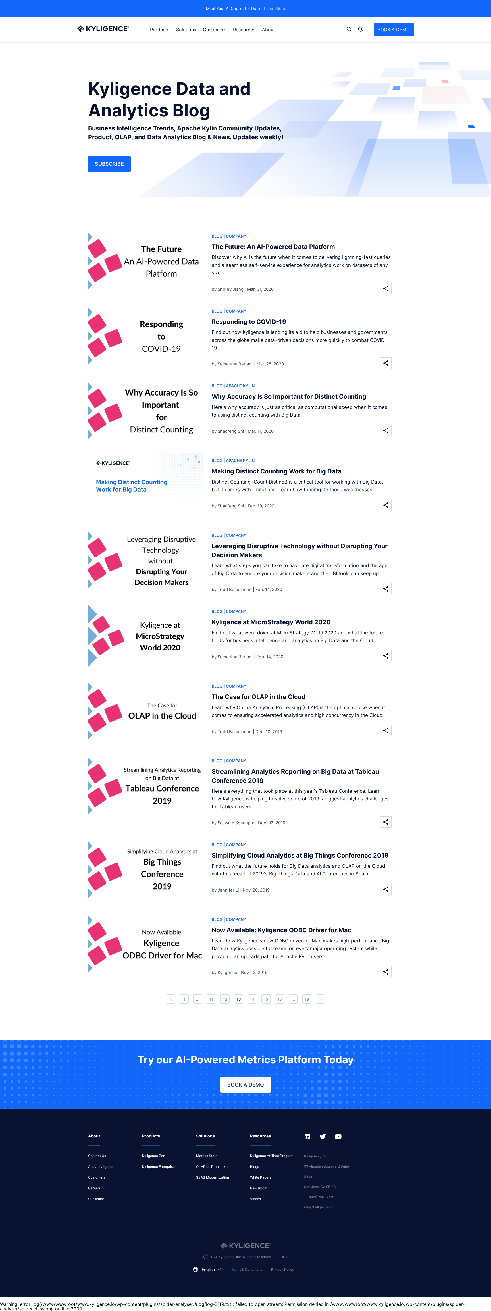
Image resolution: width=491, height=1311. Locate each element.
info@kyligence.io (318, 1207)
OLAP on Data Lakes (212, 1166)
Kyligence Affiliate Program (271, 1156)
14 (252, 999)
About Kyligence (101, 1166)
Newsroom (258, 1188)
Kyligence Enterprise (158, 1166)
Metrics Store (206, 1156)
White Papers (260, 1177)
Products (159, 29)
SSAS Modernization (212, 1177)
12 (225, 999)
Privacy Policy (282, 1269)
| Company (235, 236)
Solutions (186, 29)
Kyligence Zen (153, 1156)
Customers (214, 29)
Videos (255, 1199)
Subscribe (109, 164)
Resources (244, 29)
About (268, 29)
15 (266, 999)
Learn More (274, 8)
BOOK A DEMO (394, 29)
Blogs (254, 1166)
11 (211, 999)
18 (307, 999)
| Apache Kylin (239, 385)
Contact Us (97, 1156)
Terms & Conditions (246, 1269)
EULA (283, 1257)
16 (279, 999)
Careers (94, 1188)
